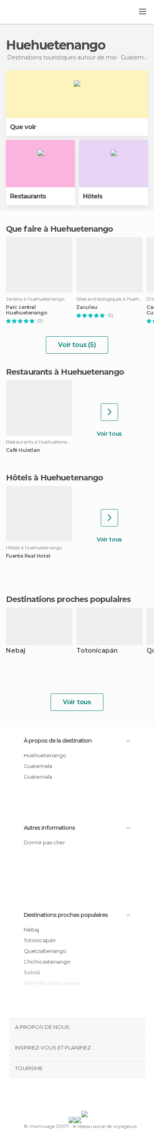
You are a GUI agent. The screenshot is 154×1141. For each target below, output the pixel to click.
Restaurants (28, 196)
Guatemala (38, 766)
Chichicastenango (47, 961)
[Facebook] (65, 1096)
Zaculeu (87, 307)
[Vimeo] (85, 1096)
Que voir (23, 127)
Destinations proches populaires (68, 599)
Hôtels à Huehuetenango (54, 477)
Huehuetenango (45, 755)
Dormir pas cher (44, 842)
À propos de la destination (58, 740)
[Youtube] (95, 1096)
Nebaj (15, 651)
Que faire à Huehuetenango (59, 229)
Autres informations (49, 827)
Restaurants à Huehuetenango (65, 372)
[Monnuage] (27, 12)
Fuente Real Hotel (28, 556)
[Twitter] (75, 1096)
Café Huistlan (22, 450)
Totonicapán (97, 651)
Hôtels (92, 196)
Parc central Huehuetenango (26, 310)
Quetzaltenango (45, 951)
